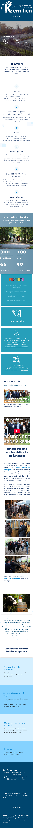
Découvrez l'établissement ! (22, 41)
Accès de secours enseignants (16, 777)
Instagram (17, 579)
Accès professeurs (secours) (16, 300)
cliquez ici (24, 370)
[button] (18, 52)
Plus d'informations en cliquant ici (16, 347)
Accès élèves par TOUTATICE (16, 773)
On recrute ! (8, 749)
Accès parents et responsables (16, 292)
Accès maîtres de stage (16, 296)
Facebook (7, 579)
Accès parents (16, 775)
